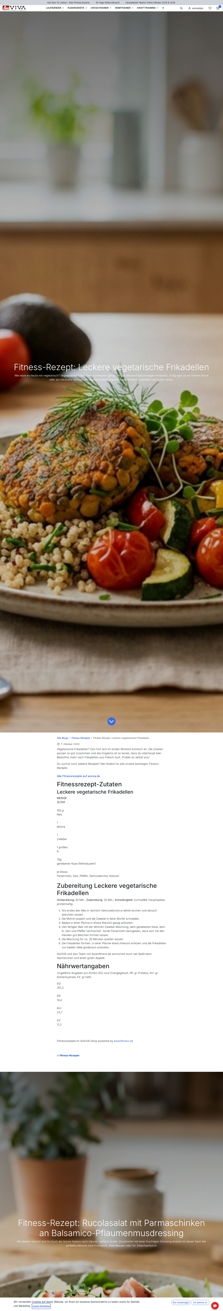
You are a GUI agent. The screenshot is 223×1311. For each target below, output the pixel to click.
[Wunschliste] (210, 8)
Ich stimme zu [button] (200, 1302)
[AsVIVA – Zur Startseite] (14, 8)
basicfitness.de (123, 1041)
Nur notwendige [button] (181, 1302)
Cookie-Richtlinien (41, 1306)
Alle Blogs (62, 737)
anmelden (197, 8)
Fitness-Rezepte (81, 737)
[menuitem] (163, 8)
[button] (181, 8)
